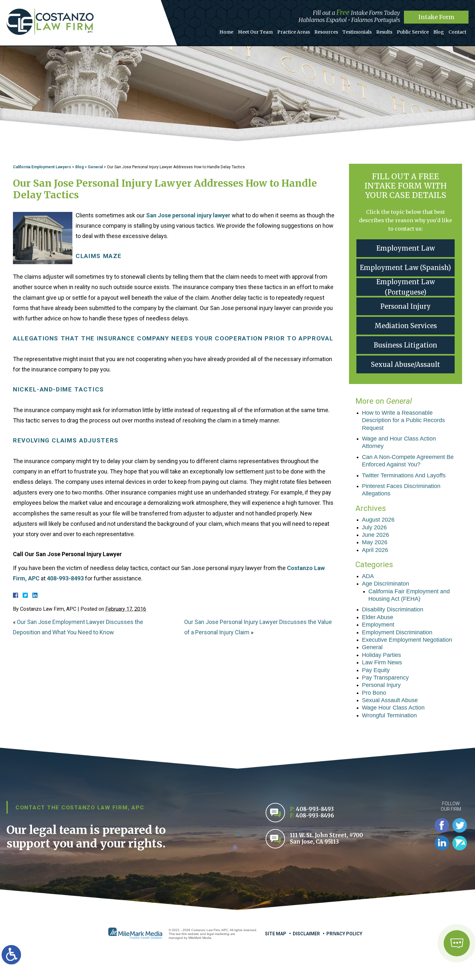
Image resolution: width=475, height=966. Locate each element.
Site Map (275, 933)
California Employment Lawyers (42, 167)
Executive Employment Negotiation (407, 640)
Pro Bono (374, 693)
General (95, 167)
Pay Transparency (385, 677)
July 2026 (374, 527)
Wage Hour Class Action (393, 707)
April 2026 (375, 550)
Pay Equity (376, 670)
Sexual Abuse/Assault (405, 364)
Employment (378, 624)
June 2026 (375, 535)
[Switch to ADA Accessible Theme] (11, 954)
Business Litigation (405, 345)
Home (226, 32)
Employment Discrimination (397, 632)
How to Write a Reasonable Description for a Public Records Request (403, 420)
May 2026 (374, 542)
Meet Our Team (255, 32)
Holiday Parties (381, 655)
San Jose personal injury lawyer (188, 215)
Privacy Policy (344, 933)
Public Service (413, 32)
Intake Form (436, 17)
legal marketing (218, 934)
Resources (326, 32)
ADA (368, 576)
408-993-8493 (65, 578)
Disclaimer (306, 933)
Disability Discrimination (392, 609)
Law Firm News (382, 662)
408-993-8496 (315, 815)
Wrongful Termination (389, 715)
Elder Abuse (377, 617)
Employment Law (405, 248)
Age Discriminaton (385, 583)
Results (384, 32)
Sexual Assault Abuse (390, 700)
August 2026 (378, 519)
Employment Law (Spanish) (405, 268)
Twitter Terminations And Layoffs (404, 475)
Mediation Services (406, 326)
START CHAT (426, 908)
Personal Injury (405, 306)
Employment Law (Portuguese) (405, 287)
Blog (438, 32)
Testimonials (357, 32)
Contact (457, 32)
